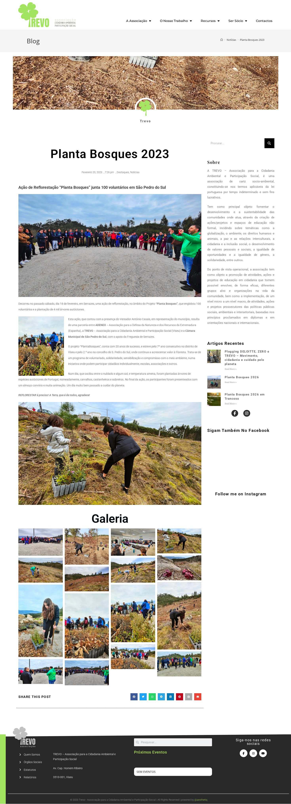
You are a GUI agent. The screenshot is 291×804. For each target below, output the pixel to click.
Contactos (264, 21)
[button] (134, 696)
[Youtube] (263, 753)
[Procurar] (269, 143)
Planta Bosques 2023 (252, 40)
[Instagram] (246, 413)
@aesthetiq (200, 799)
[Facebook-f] (234, 413)
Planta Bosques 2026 (242, 377)
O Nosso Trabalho (174, 21)
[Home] (221, 40)
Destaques (123, 172)
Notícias (135, 172)
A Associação (136, 21)
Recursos (208, 21)
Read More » (231, 369)
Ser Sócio (235, 21)
